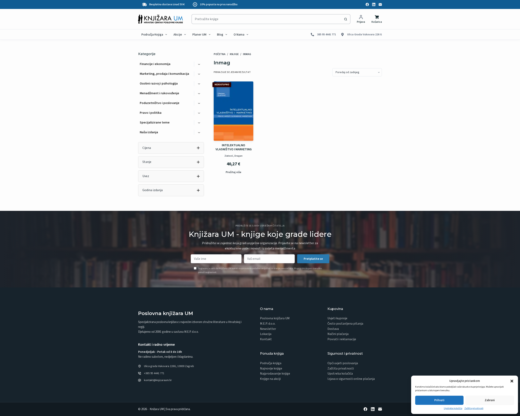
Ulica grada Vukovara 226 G (364, 34)
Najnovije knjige (271, 368)
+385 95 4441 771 (154, 373)
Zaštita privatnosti (473, 408)
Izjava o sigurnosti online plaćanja (351, 379)
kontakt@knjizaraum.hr (158, 380)
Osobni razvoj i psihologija (159, 83)
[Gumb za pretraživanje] (345, 19)
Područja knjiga (152, 34)
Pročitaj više (233, 172)
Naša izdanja (149, 132)
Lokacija (265, 334)
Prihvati (439, 400)
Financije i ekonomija (155, 64)
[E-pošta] (380, 4)
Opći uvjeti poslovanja (342, 363)
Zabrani (490, 400)
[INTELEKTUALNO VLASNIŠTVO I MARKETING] (233, 111)
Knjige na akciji (270, 379)
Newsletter (268, 329)
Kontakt (266, 339)
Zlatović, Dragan (233, 156)
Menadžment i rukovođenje (159, 93)
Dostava (333, 329)
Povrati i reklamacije (341, 339)
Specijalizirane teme (155, 122)
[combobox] (266, 19)
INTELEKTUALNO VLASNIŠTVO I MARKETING (234, 147)
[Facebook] (367, 4)
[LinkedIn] (373, 4)
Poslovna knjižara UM (275, 318)
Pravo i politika (150, 112)
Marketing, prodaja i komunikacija (164, 74)
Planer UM (199, 34)
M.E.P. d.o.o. (267, 323)
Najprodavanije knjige (275, 373)
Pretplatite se (313, 259)
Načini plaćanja (338, 334)
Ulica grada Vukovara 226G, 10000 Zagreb (169, 366)
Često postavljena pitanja (345, 323)
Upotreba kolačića (453, 408)
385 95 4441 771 (326, 34)
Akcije (177, 34)
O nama (239, 34)
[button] (512, 381)
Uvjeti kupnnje (337, 318)
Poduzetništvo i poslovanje (159, 103)
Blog (220, 34)
